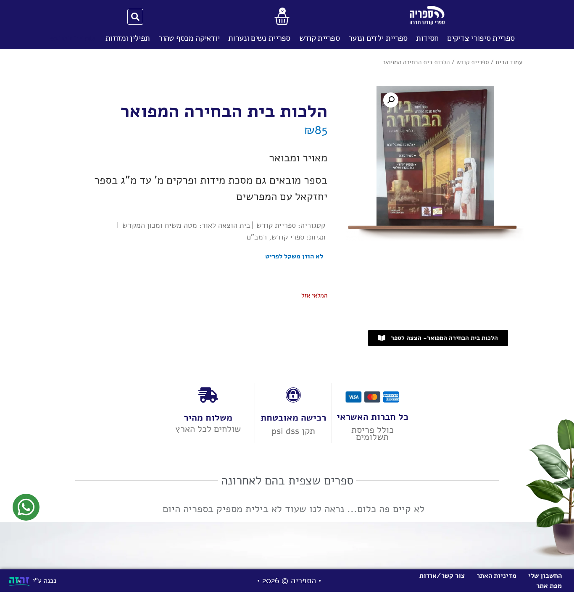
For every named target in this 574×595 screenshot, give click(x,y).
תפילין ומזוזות (127, 38)
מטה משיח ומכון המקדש (159, 225)
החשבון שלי (545, 575)
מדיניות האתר (496, 575)
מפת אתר (549, 585)
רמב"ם (257, 237)
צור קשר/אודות (442, 575)
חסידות (427, 38)
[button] (390, 100)
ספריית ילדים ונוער (377, 38)
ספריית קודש (319, 38)
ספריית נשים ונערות (259, 38)
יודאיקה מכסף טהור (188, 38)
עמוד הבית (508, 62)
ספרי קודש (287, 237)
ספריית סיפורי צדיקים (480, 38)
